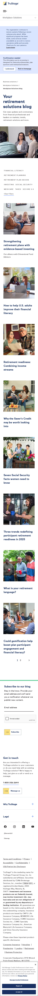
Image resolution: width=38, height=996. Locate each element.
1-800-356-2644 (11, 783)
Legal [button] (18, 817)
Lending (19, 948)
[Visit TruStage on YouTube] (33, 827)
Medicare (9, 189)
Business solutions (10, 82)
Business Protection (13, 952)
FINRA (25, 883)
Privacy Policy (22, 976)
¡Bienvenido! (8, 833)
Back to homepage (24, 69)
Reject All (19, 986)
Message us (15, 791)
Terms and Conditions (12, 859)
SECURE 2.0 (28, 189)
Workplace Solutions (10, 85)
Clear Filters (9, 194)
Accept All (19, 992)
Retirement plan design (16, 180)
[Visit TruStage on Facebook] (5, 827)
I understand (9, 69)
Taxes (18, 189)
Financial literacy (14, 170)
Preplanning (8, 948)
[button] (19, 17)
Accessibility (8, 863)
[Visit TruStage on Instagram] (14, 827)
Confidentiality (22, 863)
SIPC (31, 883)
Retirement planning (15, 175)
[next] (28, 660)
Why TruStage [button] (18, 804)
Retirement (29, 948)
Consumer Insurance (11, 945)
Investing (9, 184)
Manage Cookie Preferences (19, 980)
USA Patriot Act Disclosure (14, 867)
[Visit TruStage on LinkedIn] (23, 827)
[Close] (35, 964)
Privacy (27, 859)
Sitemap (7, 838)
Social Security (24, 184)
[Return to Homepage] (10, 3)
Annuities (26, 945)
